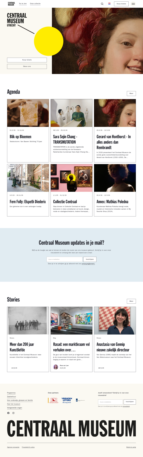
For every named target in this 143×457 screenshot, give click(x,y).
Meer (131, 93)
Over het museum (13, 404)
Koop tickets (121, 4)
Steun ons (27, 66)
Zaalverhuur (11, 397)
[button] (109, 3)
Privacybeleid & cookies (28, 447)
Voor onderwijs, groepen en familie (20, 400)
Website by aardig (131, 447)
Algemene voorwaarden (13, 447)
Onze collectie (35, 4)
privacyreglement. (88, 264)
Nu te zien (23, 4)
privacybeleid (126, 406)
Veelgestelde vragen (14, 408)
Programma (11, 393)
